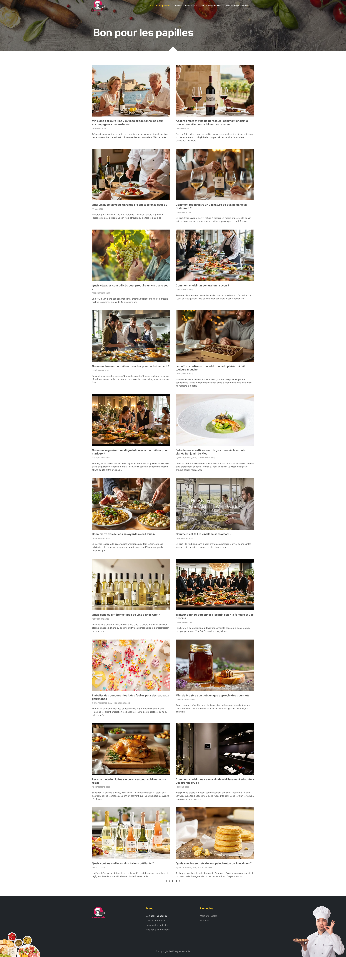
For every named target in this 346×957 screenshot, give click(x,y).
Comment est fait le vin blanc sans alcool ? (203, 534)
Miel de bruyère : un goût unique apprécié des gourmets (212, 695)
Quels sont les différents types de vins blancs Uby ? (126, 614)
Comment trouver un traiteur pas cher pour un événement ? (130, 366)
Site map (204, 920)
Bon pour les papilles (159, 5)
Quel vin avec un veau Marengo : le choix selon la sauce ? (129, 204)
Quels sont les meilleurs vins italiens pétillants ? (123, 863)
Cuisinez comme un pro (185, 5)
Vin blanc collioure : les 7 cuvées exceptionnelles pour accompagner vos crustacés (127, 122)
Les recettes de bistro (211, 5)
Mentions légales (208, 916)
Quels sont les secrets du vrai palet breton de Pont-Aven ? (214, 863)
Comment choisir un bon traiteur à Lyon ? (202, 285)
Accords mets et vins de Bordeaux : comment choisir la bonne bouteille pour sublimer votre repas (212, 122)
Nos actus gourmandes (237, 5)
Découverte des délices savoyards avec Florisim (124, 534)
